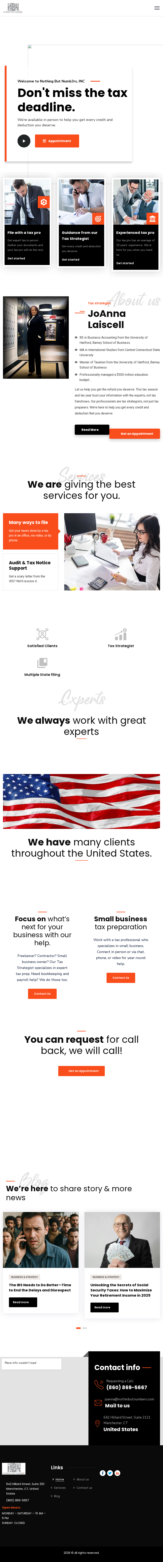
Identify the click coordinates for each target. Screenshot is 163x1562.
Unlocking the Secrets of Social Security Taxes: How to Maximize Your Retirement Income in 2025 (121, 1290)
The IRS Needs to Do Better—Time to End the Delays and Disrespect (40, 1287)
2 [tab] (84, 1328)
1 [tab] (78, 1328)
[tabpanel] (41, 1264)
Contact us (84, 1488)
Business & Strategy (24, 1277)
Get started (16, 258)
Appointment (59, 141)
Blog (57, 1496)
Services (60, 1488)
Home (60, 1479)
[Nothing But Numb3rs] (13, 8)
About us (83, 1479)
